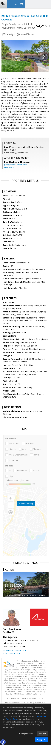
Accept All (41, 740)
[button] (2, 742)
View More (9, 167)
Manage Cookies (26, 733)
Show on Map (27, 503)
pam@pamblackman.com (15, 164)
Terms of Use (11, 719)
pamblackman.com (11, 653)
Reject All (42, 733)
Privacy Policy (40, 716)
